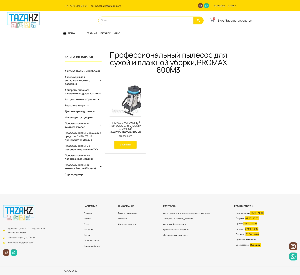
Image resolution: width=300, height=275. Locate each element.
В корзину (125, 145)
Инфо (117, 33)
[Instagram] (200, 5)
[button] (64, 33)
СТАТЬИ (232, 6)
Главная (92, 33)
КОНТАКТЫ (219, 6)
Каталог (105, 33)
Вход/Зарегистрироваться (235, 20)
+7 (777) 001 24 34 (76, 5)
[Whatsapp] (206, 5)
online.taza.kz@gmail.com (106, 5)
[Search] (198, 20)
